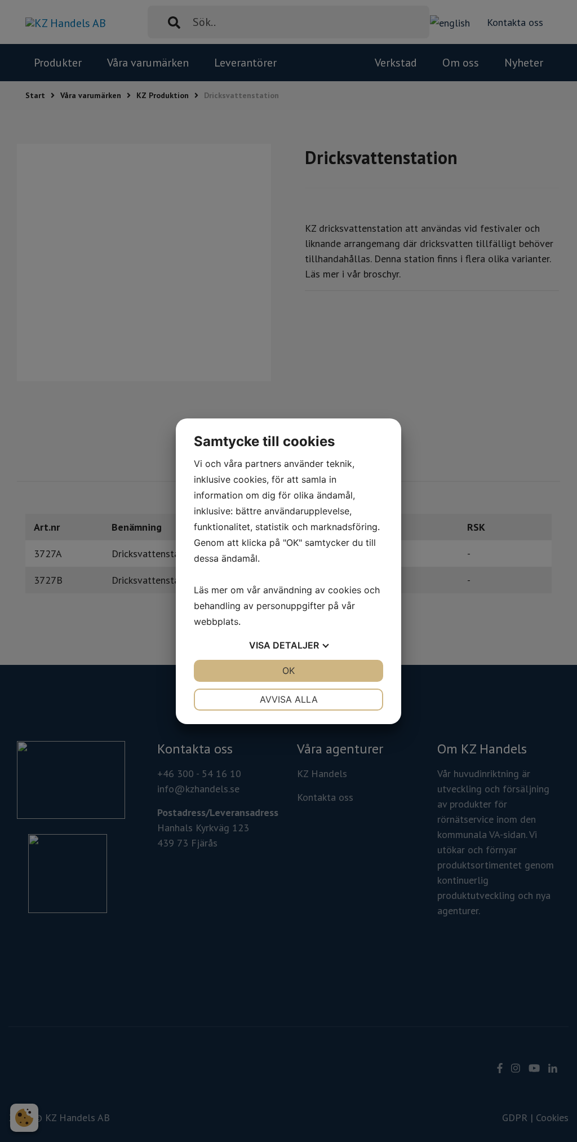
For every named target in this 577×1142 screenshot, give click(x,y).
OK (288, 670)
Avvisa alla (289, 699)
